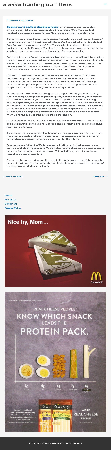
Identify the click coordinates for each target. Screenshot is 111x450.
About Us (10, 200)
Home (8, 195)
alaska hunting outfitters (37, 4)
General (13, 20)
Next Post (100, 176)
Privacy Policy (13, 208)
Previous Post (12, 176)
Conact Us (11, 204)
